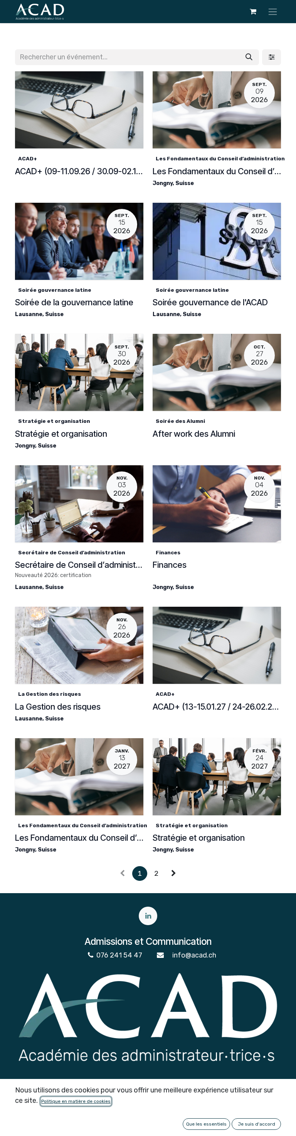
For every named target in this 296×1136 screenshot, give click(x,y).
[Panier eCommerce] (252, 11)
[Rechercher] (249, 57)
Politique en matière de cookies (76, 1101)
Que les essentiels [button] (206, 1124)
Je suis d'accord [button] (256, 1124)
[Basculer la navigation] (272, 11)
